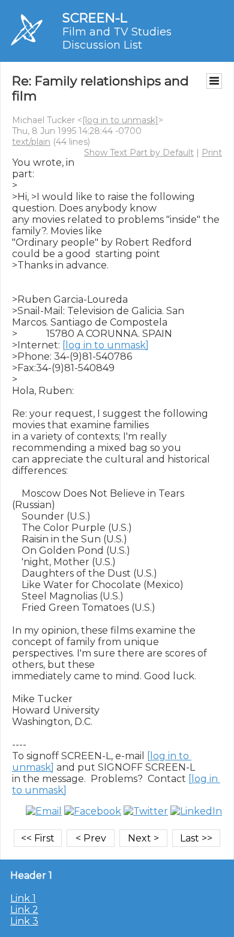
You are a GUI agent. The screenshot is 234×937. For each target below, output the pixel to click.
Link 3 (24, 921)
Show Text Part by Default (139, 152)
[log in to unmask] (120, 120)
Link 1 (23, 898)
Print (212, 152)
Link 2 (24, 909)
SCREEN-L (94, 17)
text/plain (31, 141)
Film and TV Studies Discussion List (117, 38)
